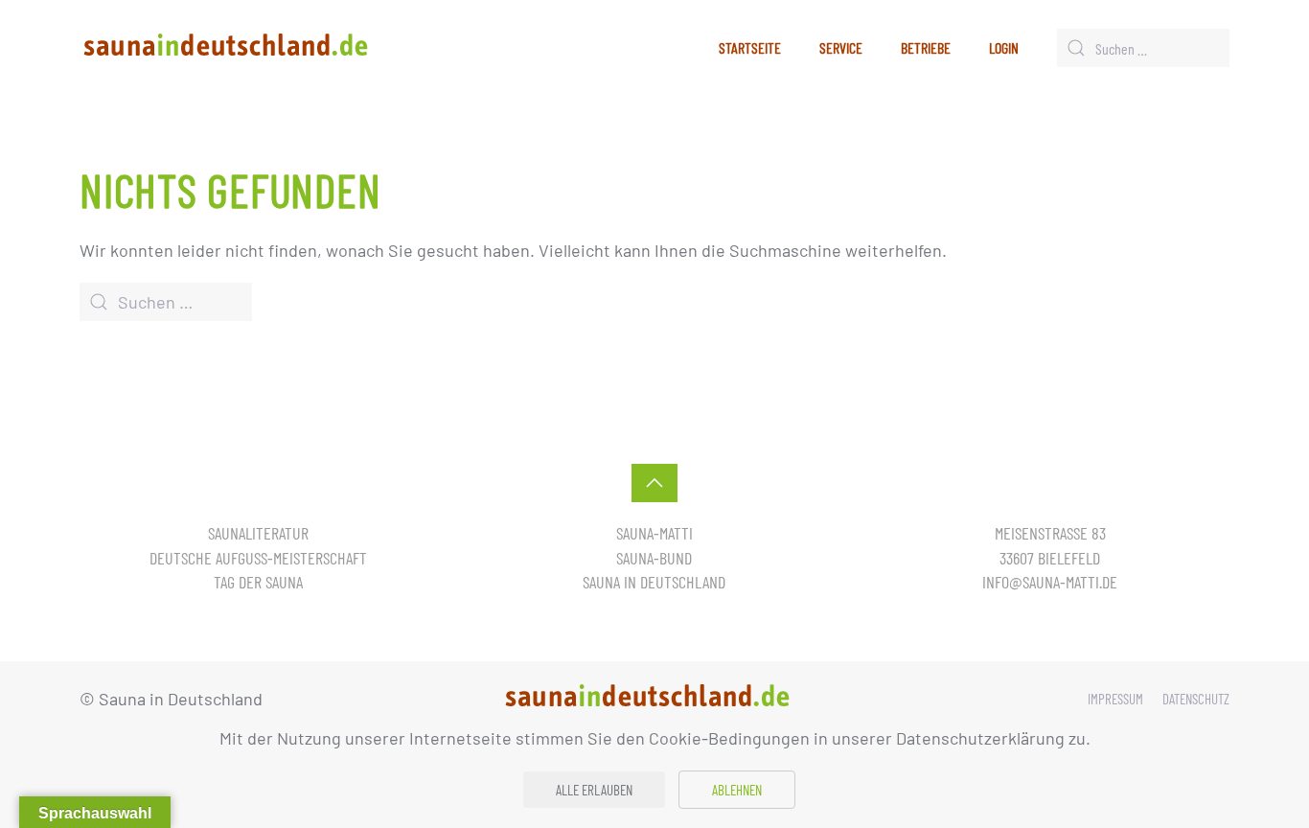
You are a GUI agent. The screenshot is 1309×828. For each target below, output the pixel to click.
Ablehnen (737, 789)
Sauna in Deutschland (654, 581)
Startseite (750, 47)
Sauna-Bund (654, 557)
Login (1004, 47)
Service (840, 47)
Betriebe (926, 47)
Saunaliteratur (258, 532)
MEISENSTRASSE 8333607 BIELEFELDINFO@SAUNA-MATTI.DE (1049, 556)
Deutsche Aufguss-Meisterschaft (258, 557)
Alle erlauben (594, 789)
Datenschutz (1195, 698)
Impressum (1115, 698)
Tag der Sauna (258, 581)
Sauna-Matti (654, 532)
